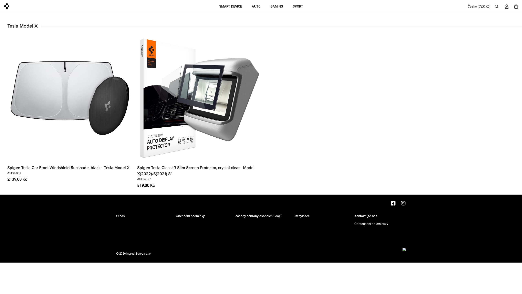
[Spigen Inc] (19, 6)
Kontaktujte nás (365, 216)
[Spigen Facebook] (393, 203)
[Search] (496, 6)
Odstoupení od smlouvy (371, 224)
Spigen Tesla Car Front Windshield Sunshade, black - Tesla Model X (68, 167)
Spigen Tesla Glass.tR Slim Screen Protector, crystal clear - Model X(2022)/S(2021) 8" (195, 170)
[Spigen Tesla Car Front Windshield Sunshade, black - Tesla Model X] (69, 98)
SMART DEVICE (230, 6)
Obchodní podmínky (190, 216)
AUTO (256, 6)
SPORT (298, 6)
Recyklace (302, 216)
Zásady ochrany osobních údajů (258, 216)
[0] (516, 6)
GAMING (276, 6)
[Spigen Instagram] (403, 203)
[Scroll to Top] (514, 271)
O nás (120, 216)
